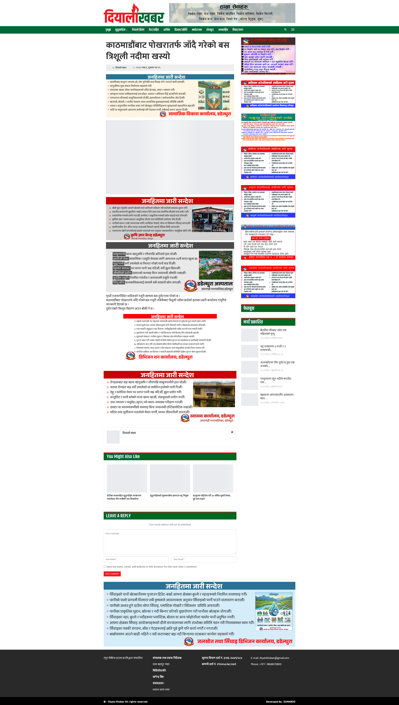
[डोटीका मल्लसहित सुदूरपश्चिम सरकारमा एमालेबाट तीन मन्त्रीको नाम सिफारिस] (127, 478)
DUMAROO (289, 701)
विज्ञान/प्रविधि (181, 29)
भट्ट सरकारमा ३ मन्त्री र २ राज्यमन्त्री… (273, 348)
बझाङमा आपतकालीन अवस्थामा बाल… (276, 397)
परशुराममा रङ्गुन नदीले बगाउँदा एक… (275, 381)
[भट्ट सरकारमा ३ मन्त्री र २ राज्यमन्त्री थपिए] (249, 351)
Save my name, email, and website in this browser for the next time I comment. (151, 567)
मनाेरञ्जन (197, 29)
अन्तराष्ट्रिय (223, 29)
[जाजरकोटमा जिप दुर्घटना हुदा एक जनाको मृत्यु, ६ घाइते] (249, 367)
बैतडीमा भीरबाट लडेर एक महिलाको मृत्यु (273, 332)
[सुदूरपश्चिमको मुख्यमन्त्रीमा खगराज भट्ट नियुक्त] (170, 478)
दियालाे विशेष (138, 29)
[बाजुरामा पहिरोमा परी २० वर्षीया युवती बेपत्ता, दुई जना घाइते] (213, 478)
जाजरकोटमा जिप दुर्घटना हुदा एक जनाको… (277, 364)
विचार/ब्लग (238, 29)
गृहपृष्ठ (108, 29)
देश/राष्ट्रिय (154, 29)
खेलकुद (210, 29)
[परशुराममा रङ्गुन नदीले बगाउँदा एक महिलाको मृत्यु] (249, 383)
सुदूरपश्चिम (120, 29)
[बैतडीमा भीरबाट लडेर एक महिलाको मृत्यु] (249, 335)
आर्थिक (166, 29)
